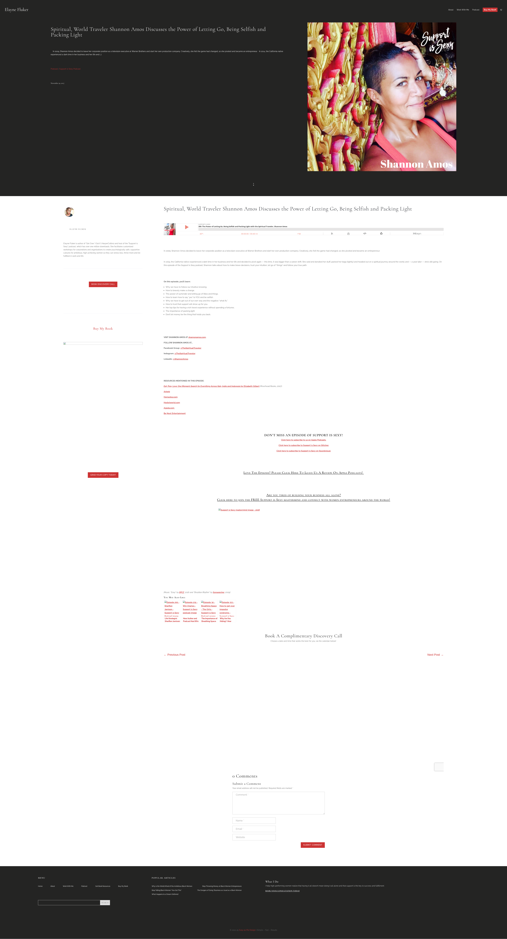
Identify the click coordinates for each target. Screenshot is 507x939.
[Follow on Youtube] (106, 300)
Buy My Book (123, 886)
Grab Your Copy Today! (103, 475)
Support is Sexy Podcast (70, 69)
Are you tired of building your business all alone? (303, 495)
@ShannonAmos (180, 359)
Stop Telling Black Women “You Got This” (167, 890)
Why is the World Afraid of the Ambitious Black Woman (172, 886)
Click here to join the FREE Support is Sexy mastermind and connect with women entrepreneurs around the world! (303, 500)
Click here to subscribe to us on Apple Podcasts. (303, 440)
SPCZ (181, 592)
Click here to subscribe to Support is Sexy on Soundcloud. (303, 451)
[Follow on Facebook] (100, 300)
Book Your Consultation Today (282, 891)
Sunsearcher (218, 592)
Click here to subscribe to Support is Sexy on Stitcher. (304, 445)
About (52, 886)
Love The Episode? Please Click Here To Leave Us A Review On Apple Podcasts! (303, 473)
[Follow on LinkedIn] (90, 300)
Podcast (54, 69)
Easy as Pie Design (247, 930)
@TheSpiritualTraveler (190, 348)
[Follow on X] (95, 300)
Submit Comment (312, 845)
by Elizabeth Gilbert (212, 386)
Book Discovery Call (103, 284)
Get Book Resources (102, 886)
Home (40, 886)
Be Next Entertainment (175, 413)
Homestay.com (171, 397)
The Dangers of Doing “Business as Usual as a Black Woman (219, 890)
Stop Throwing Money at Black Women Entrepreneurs (222, 886)
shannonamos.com (197, 337)
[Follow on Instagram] (111, 300)
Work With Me (68, 886)
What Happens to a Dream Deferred (165, 894)
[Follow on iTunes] (116, 300)
